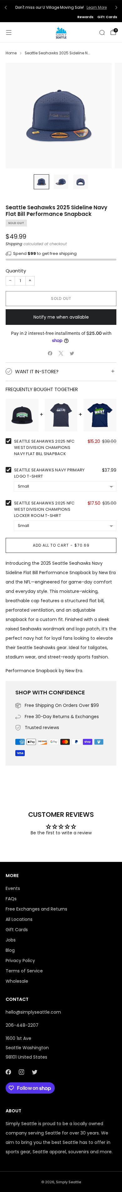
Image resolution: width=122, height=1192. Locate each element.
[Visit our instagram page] (21, 1072)
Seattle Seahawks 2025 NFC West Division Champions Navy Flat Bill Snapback (44, 447)
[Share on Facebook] (50, 353)
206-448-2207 (22, 1025)
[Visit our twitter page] (34, 1072)
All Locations (19, 919)
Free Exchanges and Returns (36, 909)
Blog (10, 950)
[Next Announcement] (116, 7)
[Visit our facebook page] (8, 1072)
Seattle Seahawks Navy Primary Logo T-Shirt (49, 473)
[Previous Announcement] (5, 7)
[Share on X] (61, 353)
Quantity (16, 270)
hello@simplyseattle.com (33, 1012)
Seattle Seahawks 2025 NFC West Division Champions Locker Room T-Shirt (44, 509)
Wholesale (17, 981)
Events (13, 888)
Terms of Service (24, 971)
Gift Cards (107, 16)
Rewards (85, 16)
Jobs (11, 940)
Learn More (97, 7)
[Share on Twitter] (72, 353)
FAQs (11, 899)
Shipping (14, 243)
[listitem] (61, 7)
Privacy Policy (20, 960)
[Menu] (9, 32)
